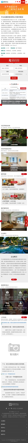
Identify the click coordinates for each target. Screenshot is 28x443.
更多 (23, 174)
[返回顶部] (26, 225)
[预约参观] (26, 221)
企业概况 (3, 420)
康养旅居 (3, 431)
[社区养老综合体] (14, 9)
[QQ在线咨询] (6, 408)
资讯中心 (3, 427)
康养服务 (3, 424)
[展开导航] (26, 2)
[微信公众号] (17, 2)
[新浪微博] (9, 408)
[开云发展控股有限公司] (4, 2)
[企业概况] (14, 245)
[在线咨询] (26, 218)
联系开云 (3, 434)
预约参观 (14, 78)
